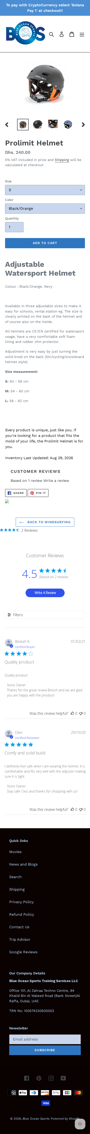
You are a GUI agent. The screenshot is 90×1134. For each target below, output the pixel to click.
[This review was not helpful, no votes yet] (80, 713)
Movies (15, 852)
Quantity (12, 218)
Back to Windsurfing (48, 522)
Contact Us (19, 927)
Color (9, 200)
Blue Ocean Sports (36, 1118)
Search (15, 877)
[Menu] (82, 34)
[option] (22, 125)
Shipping (62, 160)
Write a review (56, 480)
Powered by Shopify (65, 1118)
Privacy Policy (21, 902)
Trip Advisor (19, 939)
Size (8, 181)
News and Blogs (23, 864)
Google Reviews (23, 952)
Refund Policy (21, 914)
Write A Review (45, 592)
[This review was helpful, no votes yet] (72, 713)
